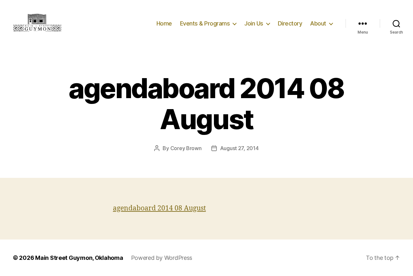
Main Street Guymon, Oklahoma (79, 257)
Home (164, 23)
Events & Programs (205, 23)
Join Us (253, 23)
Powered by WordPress (162, 257)
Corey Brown (186, 148)
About (318, 23)
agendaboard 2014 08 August (159, 208)
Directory (290, 23)
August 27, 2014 (239, 148)
